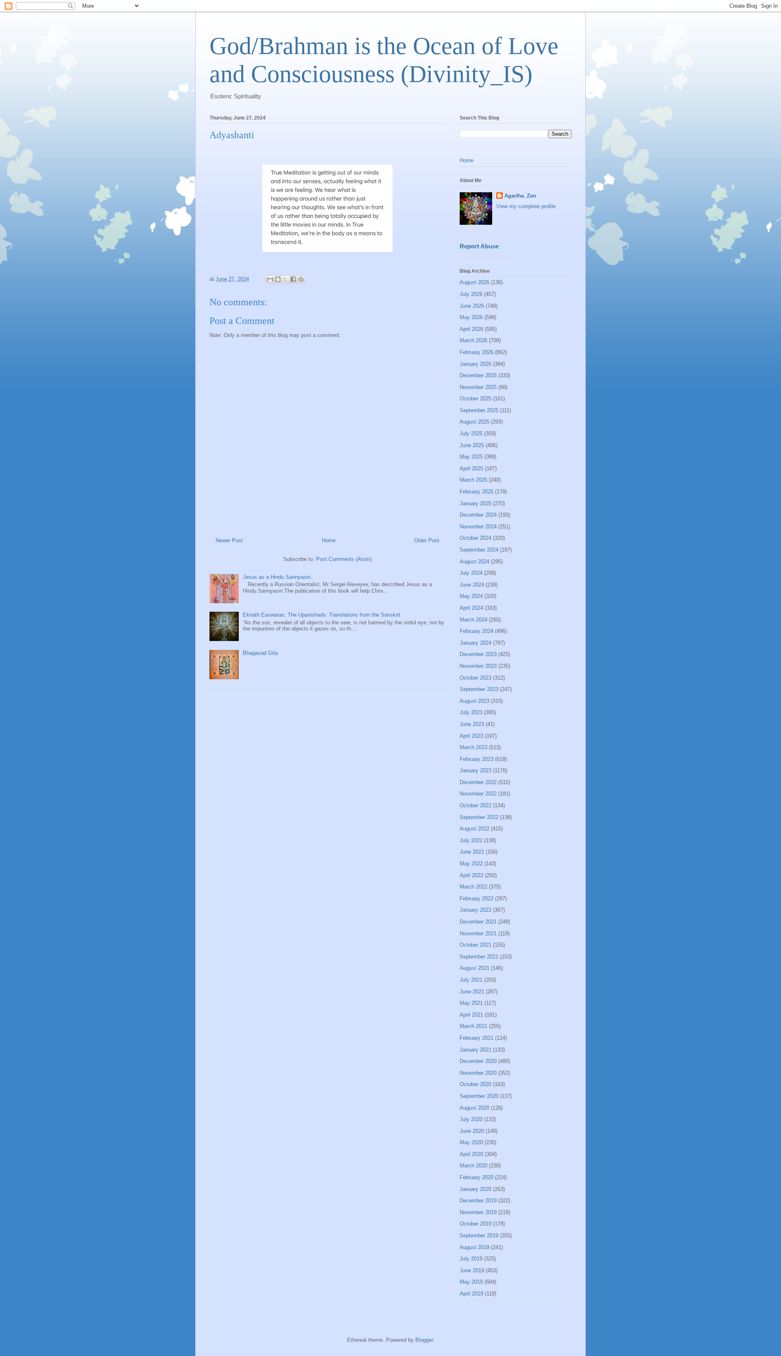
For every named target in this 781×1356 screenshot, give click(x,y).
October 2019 (475, 1224)
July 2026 (471, 294)
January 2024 (475, 643)
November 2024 (478, 527)
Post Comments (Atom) (344, 559)
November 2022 (478, 794)
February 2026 (476, 352)
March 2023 (473, 747)
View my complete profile (526, 206)
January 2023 (475, 770)
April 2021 (471, 1015)
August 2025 (474, 422)
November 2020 (478, 1073)
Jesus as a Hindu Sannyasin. (277, 577)
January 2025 (475, 503)
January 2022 (475, 910)
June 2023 (472, 724)
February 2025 (476, 492)
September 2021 (479, 957)
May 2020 (471, 1142)
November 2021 (478, 933)
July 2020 (471, 1119)
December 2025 (478, 375)
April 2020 (471, 1154)
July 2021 (471, 980)
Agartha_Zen (520, 196)
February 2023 (476, 759)
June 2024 (472, 585)
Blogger (424, 1340)
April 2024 (471, 608)
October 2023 (475, 678)
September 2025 (479, 410)
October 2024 (475, 538)
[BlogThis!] (278, 279)
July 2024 (471, 573)
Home (329, 540)
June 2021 (472, 992)
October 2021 (475, 945)
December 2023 (478, 654)
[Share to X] (285, 279)
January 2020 (475, 1189)
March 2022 (473, 887)
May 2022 (471, 864)
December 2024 (478, 515)
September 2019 (479, 1235)
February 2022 (476, 898)
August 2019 (474, 1247)
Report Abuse (479, 246)
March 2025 (473, 480)
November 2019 (478, 1212)
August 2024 (474, 561)
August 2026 (474, 282)
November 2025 (478, 387)
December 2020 (478, 1061)
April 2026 (471, 329)
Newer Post (229, 540)
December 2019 (478, 1200)
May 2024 (471, 596)
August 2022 (474, 829)
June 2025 (472, 445)
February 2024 (476, 631)
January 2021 (475, 1050)
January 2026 (475, 364)
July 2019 (471, 1259)
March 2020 (473, 1166)
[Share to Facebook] (293, 279)
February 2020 (476, 1177)
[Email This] (270, 279)
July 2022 (471, 840)
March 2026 (473, 340)
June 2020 (472, 1131)
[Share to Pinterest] (301, 279)
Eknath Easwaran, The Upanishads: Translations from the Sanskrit (321, 615)
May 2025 (471, 457)
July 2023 (471, 712)
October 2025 (475, 399)
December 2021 (478, 922)
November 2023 (478, 666)
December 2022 (478, 782)
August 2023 (474, 701)
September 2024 (479, 550)
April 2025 (471, 468)
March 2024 (473, 620)
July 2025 (471, 433)
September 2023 (479, 689)
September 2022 (479, 817)
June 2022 (472, 852)
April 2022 (471, 875)
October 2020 (475, 1084)
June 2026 (472, 306)
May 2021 (471, 1003)
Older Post (426, 540)
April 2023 (471, 736)
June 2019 (472, 1270)
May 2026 (471, 317)
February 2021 (476, 1038)
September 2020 (479, 1096)
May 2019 (471, 1282)
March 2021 (473, 1026)
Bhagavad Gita (260, 653)
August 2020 (474, 1108)
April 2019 (471, 1294)
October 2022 (475, 805)
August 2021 (474, 968)
